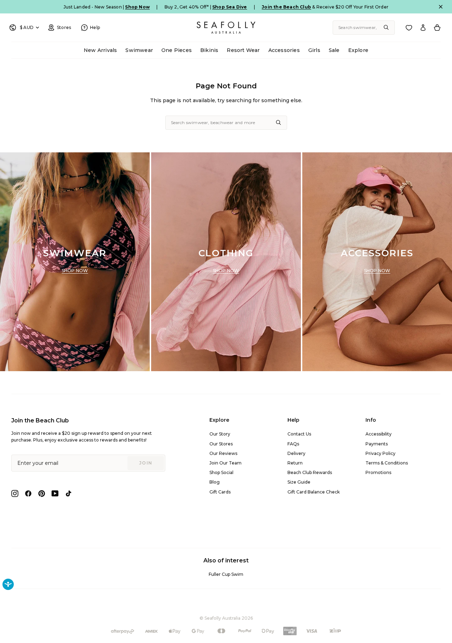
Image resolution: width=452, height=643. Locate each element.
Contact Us (299, 434)
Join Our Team (225, 463)
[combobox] (364, 28)
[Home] (226, 28)
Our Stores (221, 443)
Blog (214, 482)
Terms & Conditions (386, 463)
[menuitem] (100, 50)
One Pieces (176, 50)
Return (295, 463)
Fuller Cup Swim (226, 574)
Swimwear (139, 50)
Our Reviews (223, 453)
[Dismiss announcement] (440, 6)
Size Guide (298, 482)
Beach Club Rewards (309, 472)
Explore (358, 50)
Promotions (378, 472)
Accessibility (378, 434)
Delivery (296, 453)
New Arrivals (100, 50)
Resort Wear (243, 50)
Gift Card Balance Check (313, 492)
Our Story (219, 434)
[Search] (386, 27)
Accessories (284, 50)
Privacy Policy (380, 453)
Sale (334, 50)
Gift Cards (220, 492)
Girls (314, 50)
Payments (376, 443)
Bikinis (209, 50)
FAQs (293, 443)
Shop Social (221, 472)
